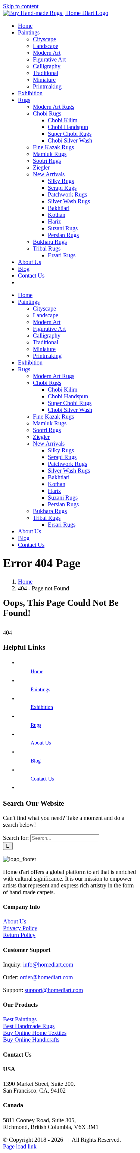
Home (37, 671)
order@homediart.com (46, 977)
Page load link (20, 1146)
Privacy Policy (20, 928)
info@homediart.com (48, 964)
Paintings (40, 689)
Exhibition (42, 707)
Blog (36, 761)
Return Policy (19, 935)
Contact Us (42, 779)
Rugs (36, 725)
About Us (41, 743)
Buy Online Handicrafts (31, 1039)
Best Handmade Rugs (29, 1026)
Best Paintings (20, 1019)
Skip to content (20, 6)
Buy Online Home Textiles (34, 1033)
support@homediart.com (54, 990)
